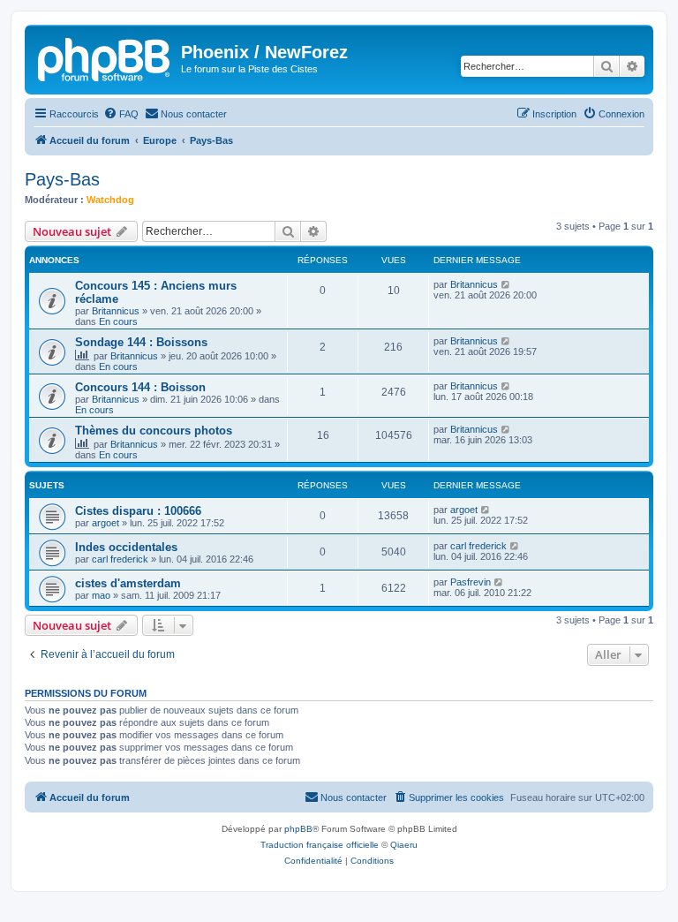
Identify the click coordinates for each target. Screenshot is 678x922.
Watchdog (110, 199)
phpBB (298, 829)
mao (101, 595)
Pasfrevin (470, 582)
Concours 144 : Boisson (140, 387)
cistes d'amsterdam (128, 583)
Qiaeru (404, 845)
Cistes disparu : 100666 (138, 511)
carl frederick (120, 559)
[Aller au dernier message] (506, 284)
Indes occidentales (126, 547)
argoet (105, 523)
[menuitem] (121, 114)
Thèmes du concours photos (153, 430)
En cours (118, 321)
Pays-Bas (62, 179)
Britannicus (115, 311)
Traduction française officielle (319, 845)
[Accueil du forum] (105, 57)
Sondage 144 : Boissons (141, 342)
